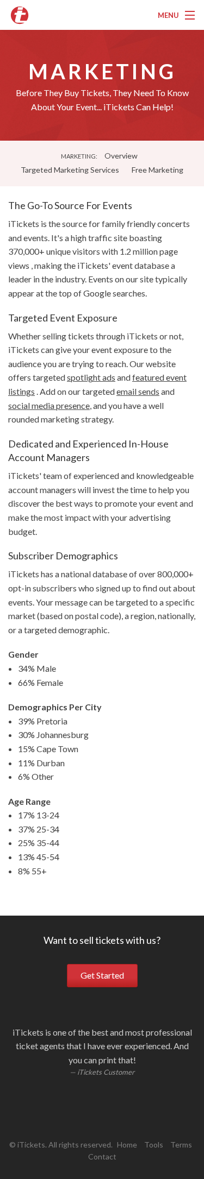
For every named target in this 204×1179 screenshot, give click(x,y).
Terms (181, 1144)
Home (127, 1144)
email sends (137, 391)
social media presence (49, 405)
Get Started (102, 975)
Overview (121, 155)
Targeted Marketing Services (70, 169)
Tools (153, 1144)
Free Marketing (157, 169)
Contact (102, 1156)
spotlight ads (91, 377)
